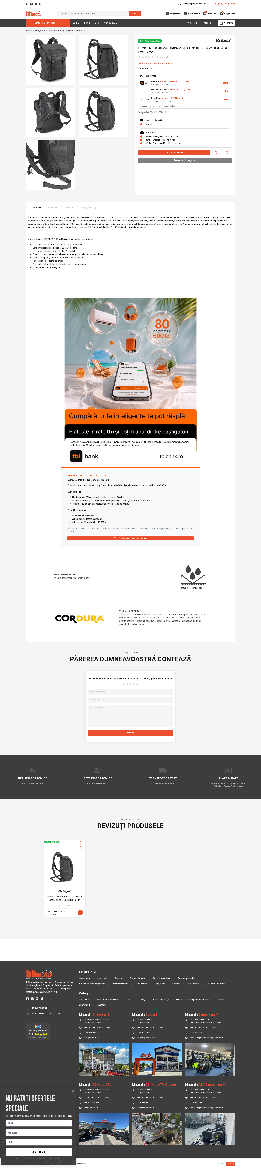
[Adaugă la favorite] (216, 152)
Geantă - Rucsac (76, 30)
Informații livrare (120, 983)
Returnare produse (161, 978)
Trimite (130, 732)
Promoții (190, 23)
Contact (176, 983)
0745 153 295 (90, 1032)
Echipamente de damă (199, 999)
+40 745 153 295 (38, 1008)
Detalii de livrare (174, 152)
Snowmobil (84, 1005)
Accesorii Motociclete (54, 30)
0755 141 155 (143, 1032)
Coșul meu (102, 978)
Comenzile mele (137, 978)
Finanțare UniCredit (216, 983)
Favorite (118, 978)
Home (29, 30)
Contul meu (84, 978)
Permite (230, 1164)
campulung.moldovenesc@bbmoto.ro (206, 1038)
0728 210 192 (196, 1032)
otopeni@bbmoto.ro (146, 1038)
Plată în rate (141, 983)
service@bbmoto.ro (145, 1108)
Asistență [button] (228, 23)
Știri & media (193, 983)
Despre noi (159, 983)
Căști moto (84, 999)
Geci (129, 999)
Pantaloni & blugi (161, 999)
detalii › (226, 83)
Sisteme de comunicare (108, 999)
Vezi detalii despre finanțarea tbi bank (130, 538)
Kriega (38, 30)
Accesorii (101, 1005)
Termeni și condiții (186, 978)
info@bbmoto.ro (91, 1038)
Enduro (221, 999)
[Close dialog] (72, 1091)
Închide (220, 1164)
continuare (39, 1152)
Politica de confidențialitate (92, 983)
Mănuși (142, 999)
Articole (207, 23)
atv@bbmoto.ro (91, 1108)
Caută (135, 13)
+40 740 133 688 (91, 1102)
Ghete (179, 999)
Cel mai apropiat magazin (194, 3)
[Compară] (227, 152)
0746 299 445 (143, 1102)
